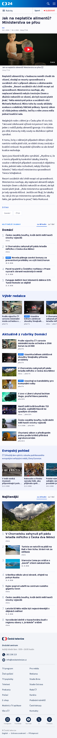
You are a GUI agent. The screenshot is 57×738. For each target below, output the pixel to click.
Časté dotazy (35, 705)
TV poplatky (7, 679)
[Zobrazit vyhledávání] (48, 3)
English (5, 733)
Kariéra (33, 695)
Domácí (7, 213)
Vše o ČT (6, 710)
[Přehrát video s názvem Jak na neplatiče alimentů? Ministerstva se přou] (28, 49)
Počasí (5, 695)
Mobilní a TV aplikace (11, 705)
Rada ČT (33, 689)
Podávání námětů (37, 700)
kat (3, 28)
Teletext (6, 684)
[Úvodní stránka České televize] (13, 638)
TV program (7, 668)
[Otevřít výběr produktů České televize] (54, 3)
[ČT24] (7, 3)
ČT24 (18, 213)
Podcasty (6, 689)
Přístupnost (33, 733)
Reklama (34, 673)
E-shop (5, 700)
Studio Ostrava (36, 684)
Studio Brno (35, 679)
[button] (28, 49)
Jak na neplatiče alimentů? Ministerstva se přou (21, 67)
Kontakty (34, 710)
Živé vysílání (7, 673)
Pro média (34, 668)
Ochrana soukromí (18, 733)
